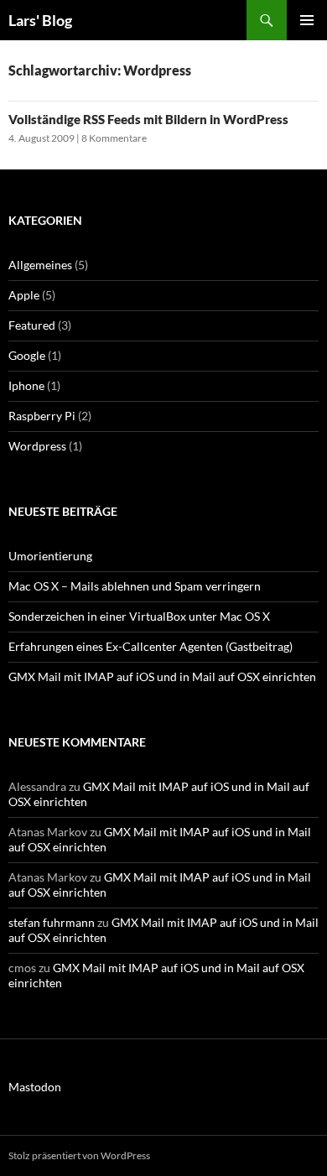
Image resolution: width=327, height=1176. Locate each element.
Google (26, 355)
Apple (23, 295)
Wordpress (37, 446)
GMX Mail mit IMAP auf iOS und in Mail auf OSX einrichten (162, 676)
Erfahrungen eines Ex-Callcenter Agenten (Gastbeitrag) (150, 646)
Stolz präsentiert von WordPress (79, 1155)
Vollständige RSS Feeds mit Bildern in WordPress (148, 119)
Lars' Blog (40, 20)
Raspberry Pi (41, 415)
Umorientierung (50, 556)
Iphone (26, 385)
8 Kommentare (114, 138)
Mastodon (34, 1087)
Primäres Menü (307, 20)
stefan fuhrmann (51, 922)
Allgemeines (40, 265)
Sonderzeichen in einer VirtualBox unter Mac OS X (139, 616)
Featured (31, 325)
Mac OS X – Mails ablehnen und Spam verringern (134, 586)
